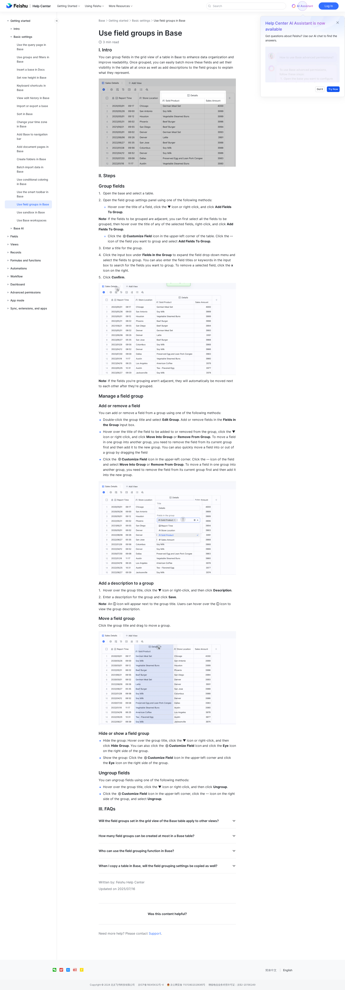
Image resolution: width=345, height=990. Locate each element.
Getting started (118, 20)
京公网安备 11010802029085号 (187, 984)
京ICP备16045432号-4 (151, 984)
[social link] (56, 970)
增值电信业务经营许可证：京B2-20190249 (231, 984)
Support (155, 933)
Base (102, 20)
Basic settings (141, 20)
